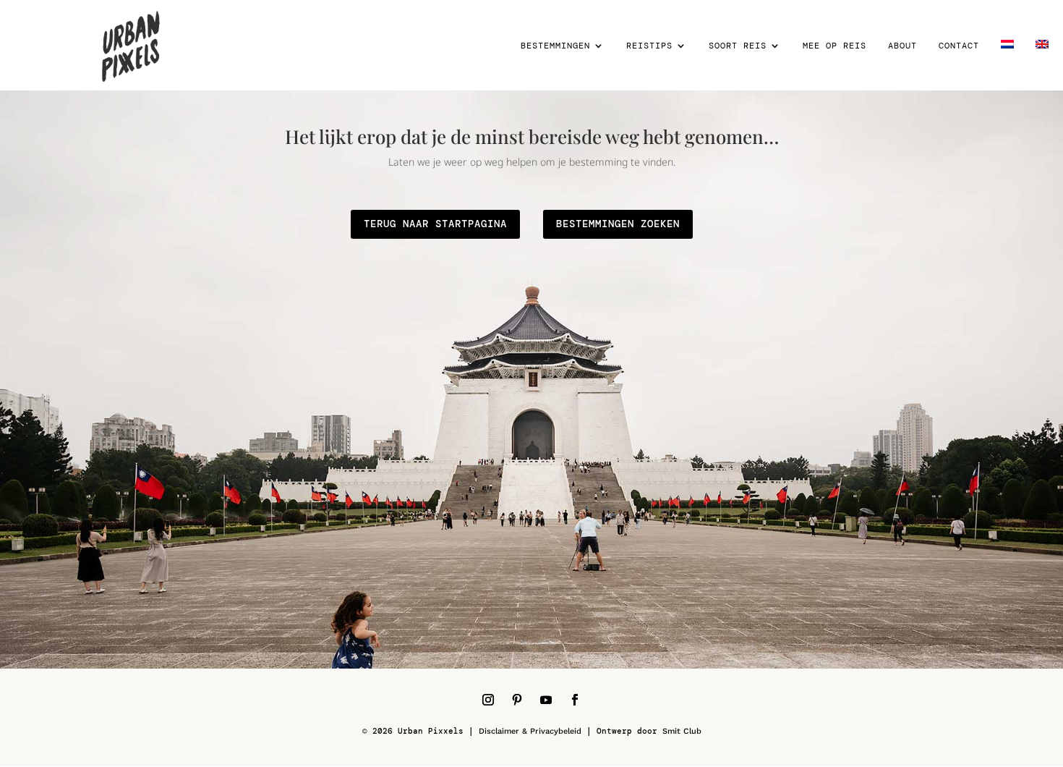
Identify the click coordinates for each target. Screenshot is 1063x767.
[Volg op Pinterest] (517, 699)
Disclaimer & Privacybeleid (530, 731)
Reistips (649, 46)
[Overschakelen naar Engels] (1042, 65)
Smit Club (681, 731)
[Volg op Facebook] (574, 699)
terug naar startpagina (435, 223)
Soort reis (738, 46)
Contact (959, 46)
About (902, 46)
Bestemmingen (555, 46)
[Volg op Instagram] (488, 699)
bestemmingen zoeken (618, 223)
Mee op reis (834, 46)
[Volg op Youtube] (546, 699)
